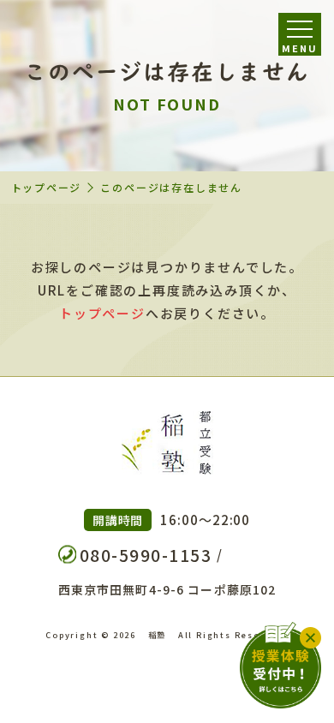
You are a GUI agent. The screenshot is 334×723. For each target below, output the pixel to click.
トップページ (46, 187)
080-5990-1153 (146, 555)
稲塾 (157, 635)
